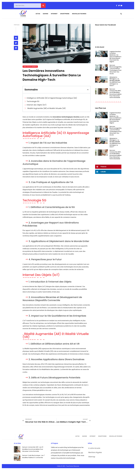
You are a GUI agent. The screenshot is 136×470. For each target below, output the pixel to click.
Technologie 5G (33, 101)
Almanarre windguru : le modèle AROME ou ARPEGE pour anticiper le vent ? (115, 81)
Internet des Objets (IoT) (36, 105)
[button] (121, 14)
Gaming (45, 14)
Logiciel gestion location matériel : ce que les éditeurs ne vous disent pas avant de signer (115, 57)
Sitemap (91, 457)
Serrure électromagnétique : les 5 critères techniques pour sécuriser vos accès (116, 69)
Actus (38, 14)
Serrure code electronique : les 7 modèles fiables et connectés (33, 456)
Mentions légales (95, 452)
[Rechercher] (43, 5)
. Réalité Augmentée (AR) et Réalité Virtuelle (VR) (46, 108)
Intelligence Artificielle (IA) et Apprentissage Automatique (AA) (52, 98)
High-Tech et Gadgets (30, 66)
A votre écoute (94, 448)
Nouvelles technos (79, 14)
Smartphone (64, 14)
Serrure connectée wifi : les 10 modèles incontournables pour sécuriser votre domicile (115, 93)
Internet (54, 14)
